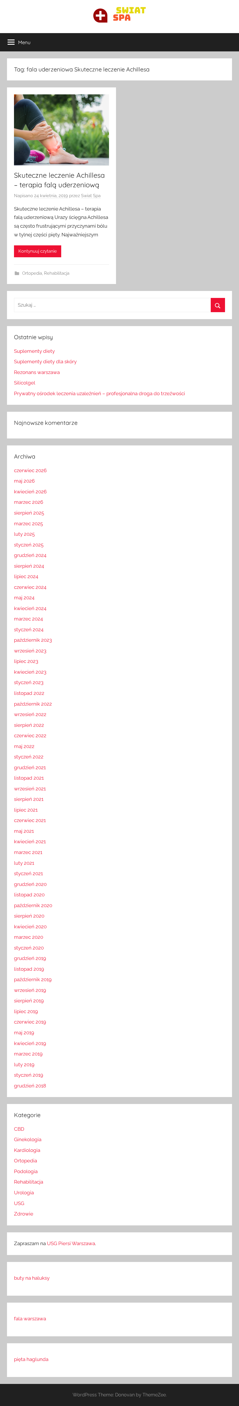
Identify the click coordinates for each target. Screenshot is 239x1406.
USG (19, 1203)
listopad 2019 (29, 969)
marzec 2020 (28, 937)
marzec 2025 (28, 523)
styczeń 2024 (28, 629)
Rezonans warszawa (37, 372)
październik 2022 (33, 704)
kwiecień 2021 (30, 841)
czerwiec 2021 (30, 820)
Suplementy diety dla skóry (45, 361)
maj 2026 (24, 481)
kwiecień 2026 (30, 492)
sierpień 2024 (29, 566)
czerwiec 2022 (30, 735)
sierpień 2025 (29, 513)
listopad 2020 (29, 895)
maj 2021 (24, 831)
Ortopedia (32, 273)
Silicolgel (24, 383)
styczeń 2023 (28, 682)
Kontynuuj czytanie (37, 251)
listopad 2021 (29, 778)
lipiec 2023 (26, 661)
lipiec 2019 (26, 1011)
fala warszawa (30, 1319)
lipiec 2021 (26, 810)
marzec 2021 (28, 852)
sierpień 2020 (29, 916)
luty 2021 (24, 863)
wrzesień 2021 (30, 789)
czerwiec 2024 (30, 587)
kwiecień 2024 (30, 608)
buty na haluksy (32, 1278)
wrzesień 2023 (30, 651)
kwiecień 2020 (30, 926)
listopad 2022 (29, 693)
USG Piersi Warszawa (71, 1243)
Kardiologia (27, 1150)
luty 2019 (24, 1064)
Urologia (24, 1192)
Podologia (26, 1171)
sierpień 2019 (29, 1001)
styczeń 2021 (28, 873)
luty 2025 (24, 534)
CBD (19, 1129)
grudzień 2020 (30, 884)
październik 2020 (33, 905)
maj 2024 (24, 597)
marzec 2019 (28, 1054)
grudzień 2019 (30, 958)
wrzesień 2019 (30, 990)
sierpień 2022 (29, 725)
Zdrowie (23, 1214)
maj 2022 (24, 746)
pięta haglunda (31, 1359)
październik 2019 (33, 979)
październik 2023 (33, 640)
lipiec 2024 (26, 576)
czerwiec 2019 (30, 1022)
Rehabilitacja (56, 273)
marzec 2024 (28, 619)
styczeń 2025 (28, 545)
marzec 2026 (28, 502)
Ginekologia (27, 1139)
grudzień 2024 (30, 555)
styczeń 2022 (28, 757)
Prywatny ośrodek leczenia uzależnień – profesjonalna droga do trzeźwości (99, 393)
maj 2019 (24, 1032)
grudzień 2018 (30, 1086)
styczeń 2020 (29, 948)
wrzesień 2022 (30, 714)
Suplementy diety (34, 351)
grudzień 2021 (30, 767)
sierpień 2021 (28, 799)
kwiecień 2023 (30, 672)
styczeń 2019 (28, 1075)
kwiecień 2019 (30, 1043)
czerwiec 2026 (30, 470)
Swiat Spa (91, 195)
